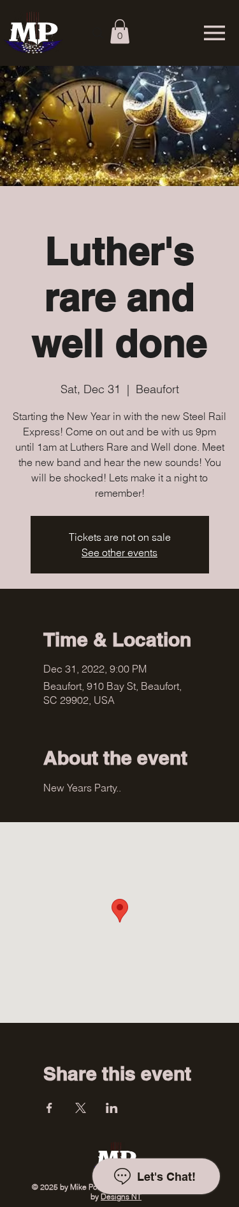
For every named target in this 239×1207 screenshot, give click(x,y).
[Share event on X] (81, 1108)
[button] (120, 31)
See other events (119, 552)
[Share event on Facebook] (49, 1108)
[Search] (98, 33)
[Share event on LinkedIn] (112, 1108)
